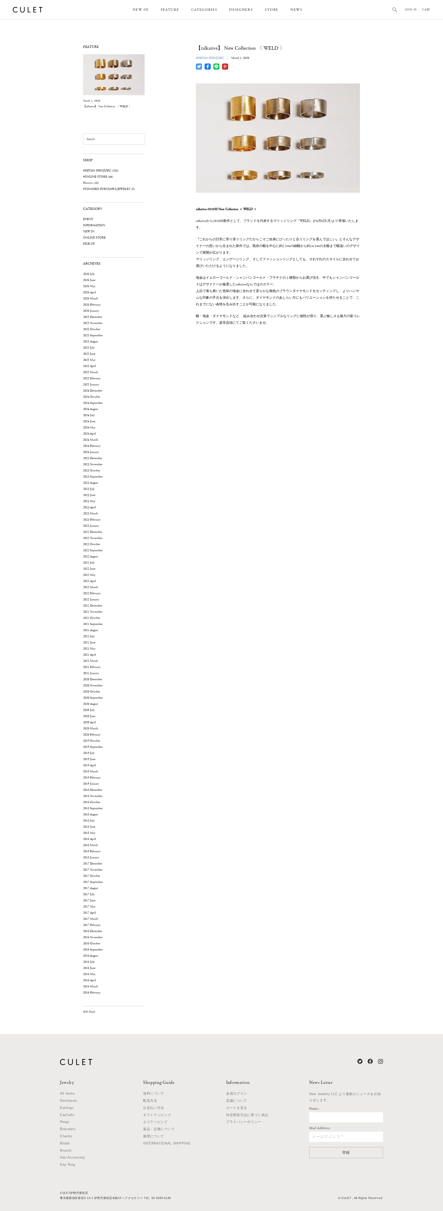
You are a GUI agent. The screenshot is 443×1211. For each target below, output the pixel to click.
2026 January (91, 311)
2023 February (91, 519)
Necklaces (68, 1100)
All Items (67, 1093)
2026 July (89, 274)
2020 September (93, 698)
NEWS (296, 9)
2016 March (90, 986)
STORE (271, 9)
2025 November (93, 323)
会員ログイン (236, 1093)
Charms (66, 1136)
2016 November (93, 937)
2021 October (91, 618)
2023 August (90, 483)
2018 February (91, 851)
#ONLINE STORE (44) (98, 177)
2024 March (90, 440)
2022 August (90, 556)
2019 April (89, 765)
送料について (153, 1093)
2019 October (91, 741)
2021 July (89, 636)
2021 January (91, 673)
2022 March (90, 587)
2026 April (89, 292)
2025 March (90, 372)
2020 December (92, 679)
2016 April (89, 980)
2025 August (90, 341)
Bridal (64, 1143)
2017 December (92, 863)
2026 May (89, 286)
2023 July (89, 489)
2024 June (89, 421)
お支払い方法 (153, 1108)
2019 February (91, 777)
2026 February (91, 304)
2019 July (89, 753)
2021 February (91, 667)
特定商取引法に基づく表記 (247, 1115)
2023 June (89, 495)
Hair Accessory (72, 1157)
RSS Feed (89, 1012)
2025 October (91, 329)
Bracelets (68, 1129)
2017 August (90, 888)
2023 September (93, 476)
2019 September (93, 747)
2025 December (92, 317)
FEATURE (170, 9)
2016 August (90, 956)
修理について (153, 1136)
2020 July (89, 710)
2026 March (90, 298)
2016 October (91, 943)
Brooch (66, 1150)
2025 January (91, 384)
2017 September (93, 882)
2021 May (89, 648)
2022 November (93, 538)
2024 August (90, 409)
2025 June (89, 354)
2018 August (90, 814)
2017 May (89, 906)
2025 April (89, 366)
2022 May (89, 575)
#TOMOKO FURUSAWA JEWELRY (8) (109, 189)
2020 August (90, 704)
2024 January (91, 452)
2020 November (93, 685)
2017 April (89, 913)
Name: (314, 1109)
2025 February (91, 378)
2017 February (91, 925)
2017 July (89, 894)
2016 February (91, 992)
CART (426, 9)
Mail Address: (319, 1128)
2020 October (91, 691)
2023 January (91, 526)
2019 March (90, 771)
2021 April (89, 655)
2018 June (89, 827)
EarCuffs (67, 1115)
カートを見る (236, 1108)
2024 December (92, 390)
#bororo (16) (91, 183)
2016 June (89, 968)
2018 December (92, 790)
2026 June (89, 280)
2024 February (91, 446)
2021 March (90, 661)
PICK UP (89, 244)
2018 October (91, 802)
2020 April (89, 722)
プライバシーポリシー (243, 1122)
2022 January (91, 599)
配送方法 (150, 1100)
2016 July (89, 962)
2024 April (89, 433)
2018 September (93, 808)
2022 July (89, 562)
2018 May (89, 833)
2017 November (93, 870)
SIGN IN (411, 9)
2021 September (93, 624)
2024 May (89, 427)
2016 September (93, 949)
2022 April (89, 581)
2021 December (92, 605)
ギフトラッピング (157, 1115)
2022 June (89, 569)
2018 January (91, 857)
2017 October (91, 876)
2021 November (93, 612)
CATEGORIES (204, 9)
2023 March (90, 513)
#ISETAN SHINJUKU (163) (100, 170)
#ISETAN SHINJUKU (210, 58)
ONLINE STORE (94, 237)
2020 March (90, 728)
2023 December (92, 458)
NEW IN (141, 9)
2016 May (89, 974)
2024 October (91, 397)
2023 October (91, 470)
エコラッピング (155, 1122)
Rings (64, 1122)
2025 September (93, 335)
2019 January (91, 784)
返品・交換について (159, 1129)
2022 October (91, 544)
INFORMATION (94, 225)
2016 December (92, 931)
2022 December (92, 532)
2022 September (93, 550)
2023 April (89, 507)
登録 (346, 1152)
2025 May (89, 360)
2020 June (89, 716)
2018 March (90, 845)
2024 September (93, 403)
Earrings (67, 1108)
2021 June (89, 642)
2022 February (91, 593)
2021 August (90, 630)
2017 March (90, 919)
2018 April (89, 839)
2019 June (89, 759)
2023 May (89, 501)
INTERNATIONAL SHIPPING (166, 1143)
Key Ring (67, 1164)
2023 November (93, 464)
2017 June (89, 900)
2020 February (91, 734)
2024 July (89, 415)
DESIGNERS (241, 9)
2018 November (93, 796)
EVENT (88, 219)
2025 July (89, 347)
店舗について (236, 1100)
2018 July (89, 820)
